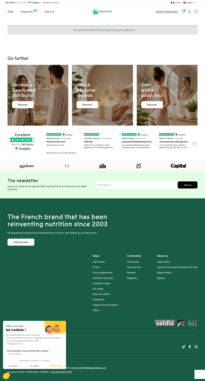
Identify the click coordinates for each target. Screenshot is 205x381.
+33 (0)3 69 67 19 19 (61, 371)
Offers (96, 310)
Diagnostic (28, 11)
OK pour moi (55, 365)
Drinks (96, 267)
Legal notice (163, 261)
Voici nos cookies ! (15, 354)
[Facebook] (190, 346)
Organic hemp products (105, 304)
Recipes (131, 272)
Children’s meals (101, 283)
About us (49, 11)
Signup (160, 278)
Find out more (21, 242)
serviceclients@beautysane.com (88, 367)
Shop (10, 11)
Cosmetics (98, 299)
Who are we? (134, 267)
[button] (6, 375)
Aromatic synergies (103, 278)
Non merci (13, 365)
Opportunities (164, 272)
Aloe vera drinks (101, 294)
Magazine (132, 278)
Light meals (99, 261)
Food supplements (102, 272)
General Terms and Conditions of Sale (177, 267)
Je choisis (34, 365)
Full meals (98, 288)
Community (133, 261)
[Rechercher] (195, 11)
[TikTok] (183, 346)
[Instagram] (196, 346)
